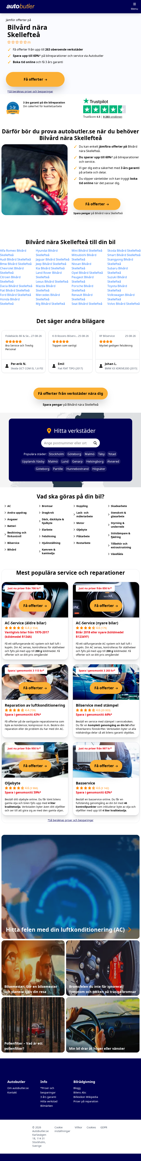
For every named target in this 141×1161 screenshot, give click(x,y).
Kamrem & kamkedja (48, 551)
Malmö (90, 454)
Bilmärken (46, 1105)
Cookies (91, 1127)
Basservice (85, 783)
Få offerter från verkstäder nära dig (70, 393)
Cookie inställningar (62, 1129)
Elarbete (47, 529)
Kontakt (12, 1092)
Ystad (112, 454)
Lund (65, 461)
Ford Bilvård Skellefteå (15, 295)
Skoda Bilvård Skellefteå (124, 251)
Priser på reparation (85, 1101)
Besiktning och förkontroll (16, 534)
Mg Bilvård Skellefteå (50, 304)
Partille (58, 469)
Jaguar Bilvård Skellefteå (52, 259)
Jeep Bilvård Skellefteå (51, 264)
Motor (80, 523)
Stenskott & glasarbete (118, 514)
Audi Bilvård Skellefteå (15, 259)
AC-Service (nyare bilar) (97, 622)
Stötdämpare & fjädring (120, 535)
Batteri (11, 526)
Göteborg (74, 454)
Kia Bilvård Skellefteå (50, 268)
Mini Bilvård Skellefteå (87, 251)
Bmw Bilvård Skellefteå (16, 264)
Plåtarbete (83, 536)
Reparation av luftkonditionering (35, 705)
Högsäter (98, 469)
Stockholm (56, 454)
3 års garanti (48, 1097)
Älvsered (113, 461)
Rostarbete (83, 543)
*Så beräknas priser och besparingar (30, 91)
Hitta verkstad (48, 1101)
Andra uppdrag (17, 512)
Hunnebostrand (77, 469)
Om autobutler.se (18, 1088)
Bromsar (47, 506)
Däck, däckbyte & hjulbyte (53, 521)
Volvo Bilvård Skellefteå (123, 304)
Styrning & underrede (117, 524)
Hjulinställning (51, 543)
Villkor (78, 1127)
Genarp (77, 461)
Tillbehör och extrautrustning (121, 545)
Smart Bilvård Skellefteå (123, 255)
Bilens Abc (79, 1092)
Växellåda (117, 554)
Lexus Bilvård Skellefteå (52, 282)
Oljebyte (81, 529)
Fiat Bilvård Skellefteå (15, 290)
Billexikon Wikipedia (85, 1097)
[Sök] (95, 443)
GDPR (103, 1127)
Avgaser (12, 519)
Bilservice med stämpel (97, 705)
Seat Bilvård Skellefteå (87, 304)
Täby (101, 454)
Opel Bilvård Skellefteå (87, 273)
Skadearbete (119, 506)
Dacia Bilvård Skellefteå (16, 286)
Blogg (77, 1088)
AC (9, 506)
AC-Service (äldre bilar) (25, 622)
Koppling (82, 506)
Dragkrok (48, 512)
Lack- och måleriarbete (84, 514)
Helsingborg (95, 461)
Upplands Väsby (33, 461)
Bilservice (13, 543)
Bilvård (11, 549)
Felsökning (49, 536)
